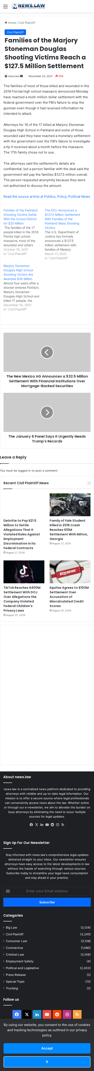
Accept (47, 1048)
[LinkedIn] (41, 824)
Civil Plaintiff (27, 22)
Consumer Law (16, 941)
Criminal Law (15, 954)
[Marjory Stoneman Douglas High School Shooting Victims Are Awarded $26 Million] (24, 288)
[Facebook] (31, 824)
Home (11, 22)
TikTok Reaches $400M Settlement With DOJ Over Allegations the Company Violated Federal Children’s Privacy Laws (21, 599)
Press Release (16, 975)
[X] (36, 824)
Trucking (12, 988)
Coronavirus (14, 948)
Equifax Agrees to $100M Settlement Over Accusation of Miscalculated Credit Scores (69, 596)
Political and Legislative (22, 968)
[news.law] (28, 6)
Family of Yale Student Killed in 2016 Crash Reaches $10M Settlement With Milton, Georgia (69, 529)
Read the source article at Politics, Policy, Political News (46, 196)
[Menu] (5, 8)
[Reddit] (52, 824)
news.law (13, 76)
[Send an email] (21, 76)
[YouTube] (47, 824)
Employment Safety (20, 961)
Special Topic (15, 981)
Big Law (11, 927)
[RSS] (62, 824)
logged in (24, 470)
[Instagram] (57, 824)
